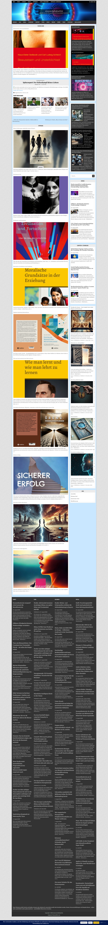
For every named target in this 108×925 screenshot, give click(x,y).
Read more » (90, 333)
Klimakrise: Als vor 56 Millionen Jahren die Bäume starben (22, 721)
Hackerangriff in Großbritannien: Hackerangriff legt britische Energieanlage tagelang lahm (81, 181)
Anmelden (73, 489)
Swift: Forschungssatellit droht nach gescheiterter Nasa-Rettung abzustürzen (84, 608)
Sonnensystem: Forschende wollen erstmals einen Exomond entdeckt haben (85, 804)
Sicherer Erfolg (16, 366)
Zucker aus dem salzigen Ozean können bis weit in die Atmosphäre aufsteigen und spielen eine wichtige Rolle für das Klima (22, 797)
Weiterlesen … (89, 214)
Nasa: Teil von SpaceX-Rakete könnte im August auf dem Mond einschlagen (85, 826)
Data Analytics (74, 412)
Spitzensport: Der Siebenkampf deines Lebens (41, 85)
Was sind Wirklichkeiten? (78, 27)
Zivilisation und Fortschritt (19, 131)
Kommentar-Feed (75, 494)
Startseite (15, 22)
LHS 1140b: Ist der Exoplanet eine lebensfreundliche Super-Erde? (85, 846)
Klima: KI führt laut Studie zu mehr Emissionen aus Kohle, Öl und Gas (43, 632)
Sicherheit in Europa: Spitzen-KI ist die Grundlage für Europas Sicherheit (82, 245)
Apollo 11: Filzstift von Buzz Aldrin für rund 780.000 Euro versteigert (85, 866)
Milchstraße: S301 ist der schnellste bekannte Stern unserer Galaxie (84, 630)
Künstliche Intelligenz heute (77, 447)
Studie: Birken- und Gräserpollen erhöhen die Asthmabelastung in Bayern (64, 608)
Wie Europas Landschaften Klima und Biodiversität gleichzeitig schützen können (43, 807)
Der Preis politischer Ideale (77, 375)
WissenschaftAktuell (40, 83)
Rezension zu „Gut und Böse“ (77, 338)
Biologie (53, 22)
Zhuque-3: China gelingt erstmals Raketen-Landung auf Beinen (85, 650)
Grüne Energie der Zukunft (19, 28)
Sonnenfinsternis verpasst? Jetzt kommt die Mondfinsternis (22, 608)
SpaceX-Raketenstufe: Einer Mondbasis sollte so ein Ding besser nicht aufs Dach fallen (85, 762)
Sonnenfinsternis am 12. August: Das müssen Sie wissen (83, 782)
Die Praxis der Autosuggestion (20, 459)
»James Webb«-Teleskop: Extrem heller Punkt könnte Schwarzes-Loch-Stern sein (85, 695)
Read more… (65, 649)
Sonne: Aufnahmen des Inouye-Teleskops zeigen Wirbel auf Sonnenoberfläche (85, 740)
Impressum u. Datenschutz (56, 1)
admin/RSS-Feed (37, 87)
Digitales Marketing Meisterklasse (21, 223)
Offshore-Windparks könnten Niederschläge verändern (80, 199)
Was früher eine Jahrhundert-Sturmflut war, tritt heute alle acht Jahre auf (43, 764)
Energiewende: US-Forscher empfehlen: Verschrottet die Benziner (43, 678)
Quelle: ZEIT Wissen (18, 93)
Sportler (20, 95)
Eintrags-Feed (74, 491)
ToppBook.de (35, 1)
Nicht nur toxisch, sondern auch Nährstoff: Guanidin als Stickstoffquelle (61, 112)
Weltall (24, 22)
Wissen (18, 1)
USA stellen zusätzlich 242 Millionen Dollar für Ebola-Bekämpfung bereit (64, 797)
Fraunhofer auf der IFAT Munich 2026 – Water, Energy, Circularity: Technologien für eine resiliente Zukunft (46, 113)
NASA (20, 22)
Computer (37, 22)
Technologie (30, 22)
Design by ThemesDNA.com (54, 918)
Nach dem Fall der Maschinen (20, 413)
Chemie (64, 22)
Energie (48, 22)
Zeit (27, 95)
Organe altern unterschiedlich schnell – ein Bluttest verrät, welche (64, 730)
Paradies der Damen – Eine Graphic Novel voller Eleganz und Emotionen (82, 303)
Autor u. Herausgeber (44, 1)
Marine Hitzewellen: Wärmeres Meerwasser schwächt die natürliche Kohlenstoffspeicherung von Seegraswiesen (22, 673)
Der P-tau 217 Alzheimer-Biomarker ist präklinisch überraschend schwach (63, 865)
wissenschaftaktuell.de (54, 11)
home (14, 1)
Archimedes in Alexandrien (78, 76)
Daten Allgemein (78, 22)
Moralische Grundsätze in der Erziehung (22, 177)
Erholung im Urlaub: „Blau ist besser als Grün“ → (57, 122)
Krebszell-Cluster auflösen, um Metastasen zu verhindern (33, 112)
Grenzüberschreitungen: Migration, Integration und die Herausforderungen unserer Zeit (33, 318)
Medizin (58, 22)
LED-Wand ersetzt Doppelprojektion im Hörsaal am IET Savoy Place (82, 219)
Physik (43, 22)
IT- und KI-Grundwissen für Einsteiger (22, 551)
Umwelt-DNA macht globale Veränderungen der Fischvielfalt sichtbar (43, 742)
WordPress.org (74, 496)
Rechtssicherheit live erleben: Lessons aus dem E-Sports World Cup (82, 282)
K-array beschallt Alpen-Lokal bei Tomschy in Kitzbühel (42, 720)
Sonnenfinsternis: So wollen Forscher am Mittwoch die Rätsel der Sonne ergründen (85, 716)
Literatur (24, 1)
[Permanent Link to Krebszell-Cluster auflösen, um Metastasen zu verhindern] (33, 104)
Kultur (29, 1)
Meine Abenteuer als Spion (19, 505)
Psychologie (70, 22)
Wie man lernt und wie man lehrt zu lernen (23, 269)
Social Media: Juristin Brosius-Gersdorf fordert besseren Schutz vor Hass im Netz (82, 264)
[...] (19, 77)
